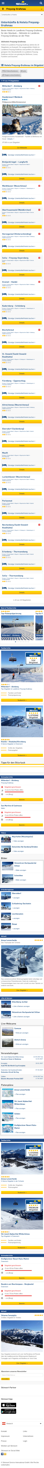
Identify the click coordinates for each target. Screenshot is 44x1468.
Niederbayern (30, 188)
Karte (24, 71)
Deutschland (10, 88)
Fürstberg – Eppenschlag (13, 381)
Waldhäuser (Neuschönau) (14, 186)
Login (25, 1441)
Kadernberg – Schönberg (13, 306)
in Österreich (18, 744)
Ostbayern (22, 188)
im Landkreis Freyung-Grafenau (21, 689)
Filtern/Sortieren (12, 71)
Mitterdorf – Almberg (12, 86)
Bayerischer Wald (24, 88)
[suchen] (41, 3)
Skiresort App (7, 1399)
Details (10, 139)
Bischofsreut (8, 330)
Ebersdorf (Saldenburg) (13, 429)
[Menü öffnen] (3, 3)
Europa (4, 88)
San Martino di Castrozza (11, 806)
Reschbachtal (5, 456)
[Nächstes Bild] (41, 627)
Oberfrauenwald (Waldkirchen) (16, 210)
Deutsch (9, 1424)
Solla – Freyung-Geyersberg (15, 258)
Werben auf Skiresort (9, 1446)
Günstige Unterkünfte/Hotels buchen (20, 155)
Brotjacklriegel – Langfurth (15, 162)
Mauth (5, 453)
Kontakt (4, 1431)
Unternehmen (28, 1436)
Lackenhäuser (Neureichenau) (16, 477)
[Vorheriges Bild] (2, 627)
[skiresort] (22, 3)
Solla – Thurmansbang (12, 576)
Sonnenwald (5, 165)
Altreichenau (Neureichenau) (15, 405)
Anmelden (5, 1379)
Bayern (17, 88)
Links (25, 1431)
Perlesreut (7, 501)
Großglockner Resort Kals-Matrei (15, 1259)
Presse (3, 1441)
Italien (3, 808)
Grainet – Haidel (9, 282)
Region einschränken (12, 75)
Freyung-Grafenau (6, 189)
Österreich (4, 1261)
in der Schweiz (19, 1181)
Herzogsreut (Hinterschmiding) (16, 234)
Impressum (5, 1436)
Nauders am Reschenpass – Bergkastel (17, 1284)
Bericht (21, 800)
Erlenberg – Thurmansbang (15, 552)
